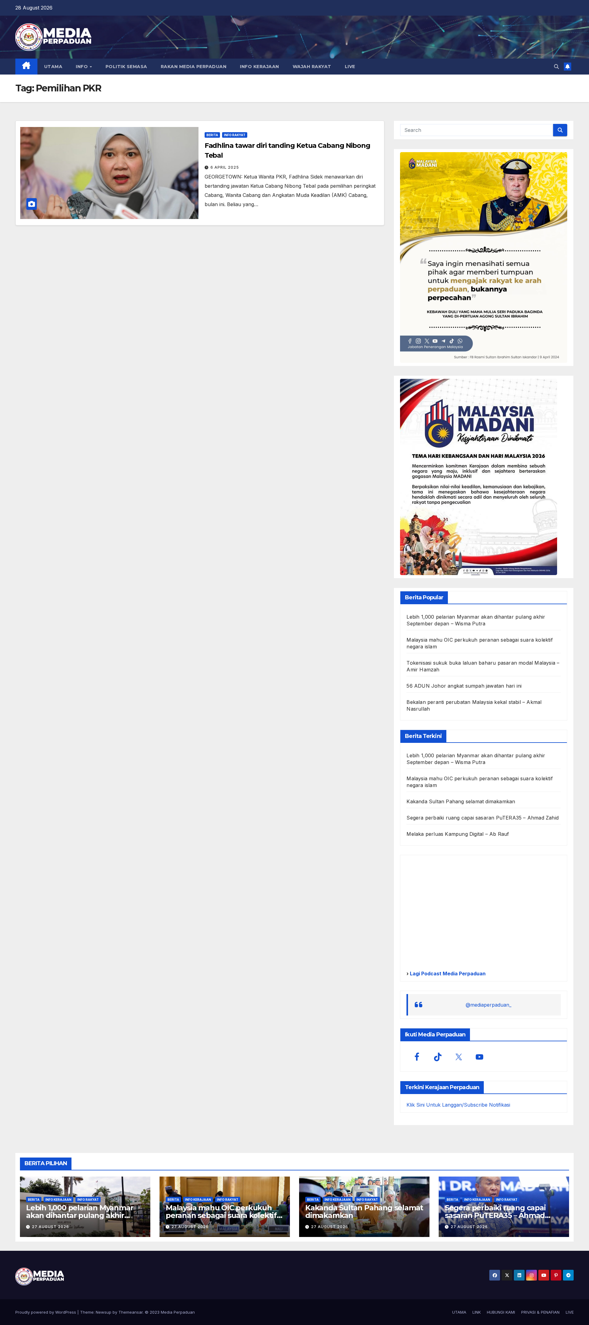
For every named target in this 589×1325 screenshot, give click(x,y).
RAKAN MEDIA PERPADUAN (194, 66)
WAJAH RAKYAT (312, 66)
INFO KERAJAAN (259, 66)
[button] (556, 66)
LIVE (350, 66)
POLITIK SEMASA (126, 66)
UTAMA (53, 66)
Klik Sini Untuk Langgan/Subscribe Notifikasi (458, 1105)
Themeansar (130, 1312)
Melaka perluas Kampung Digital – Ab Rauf (457, 834)
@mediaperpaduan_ (488, 1005)
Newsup (103, 1312)
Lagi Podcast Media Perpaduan (447, 973)
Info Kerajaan (58, 1199)
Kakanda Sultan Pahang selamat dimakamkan (460, 801)
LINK (476, 1312)
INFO (82, 66)
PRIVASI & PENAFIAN (540, 1312)
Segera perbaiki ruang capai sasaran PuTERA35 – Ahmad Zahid (482, 818)
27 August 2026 (50, 1226)
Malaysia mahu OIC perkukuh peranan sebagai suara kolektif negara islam (221, 1215)
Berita (212, 135)
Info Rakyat (234, 135)
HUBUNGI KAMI (501, 1312)
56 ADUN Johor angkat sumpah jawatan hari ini (464, 686)
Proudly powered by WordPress (46, 1312)
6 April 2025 (224, 167)
